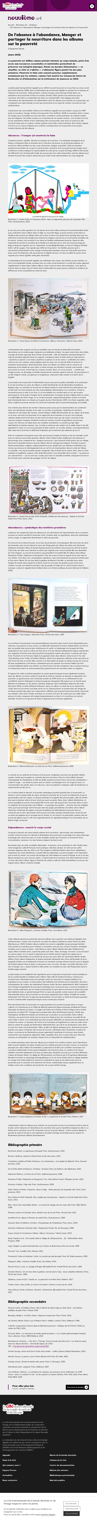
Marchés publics (57, 1480)
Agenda (6, 1455)
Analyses (33, 25)
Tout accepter (71, 1513)
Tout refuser (71, 1504)
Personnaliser (71, 1509)
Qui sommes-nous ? (11, 1465)
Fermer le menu (91, 6)
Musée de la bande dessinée (63, 1455)
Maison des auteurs (59, 1470)
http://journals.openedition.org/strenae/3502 (31, 1346)
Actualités (8, 1475)
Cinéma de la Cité (58, 1460)
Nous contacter (10, 1480)
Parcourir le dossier (75, 1387)
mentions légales (47, 1514)
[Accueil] (13, 6)
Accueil (11, 25)
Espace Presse (9, 1470)
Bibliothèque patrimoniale (62, 1475)
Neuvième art (21, 25)
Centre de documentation (62, 1465)
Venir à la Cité (9, 1460)
